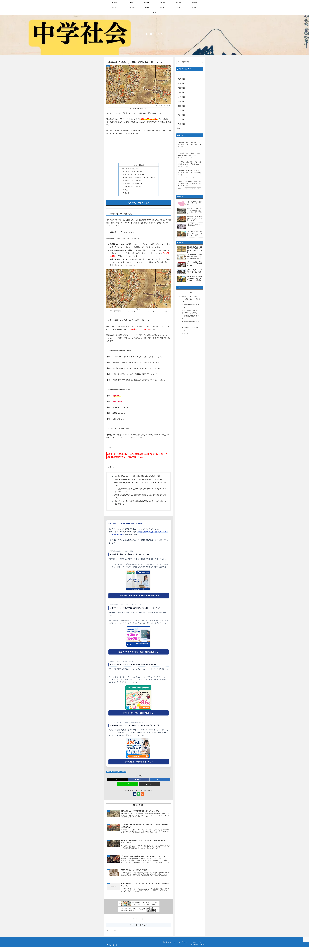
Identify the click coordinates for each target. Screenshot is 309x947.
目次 (136, 165)
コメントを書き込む (139, 925)
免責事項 (201, 942)
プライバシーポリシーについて (189, 942)
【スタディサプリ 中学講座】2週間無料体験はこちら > (139, 652)
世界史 (179, 128)
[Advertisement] (138, 149)
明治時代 (181, 115)
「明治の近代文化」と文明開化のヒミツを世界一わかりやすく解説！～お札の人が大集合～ (189, 144)
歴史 (109, 771)
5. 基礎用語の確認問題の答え (132, 183)
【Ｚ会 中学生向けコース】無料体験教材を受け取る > (138, 595)
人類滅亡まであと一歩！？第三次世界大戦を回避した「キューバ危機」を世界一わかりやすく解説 (189, 183)
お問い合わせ (167, 942)
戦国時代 (115, 771)
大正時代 (181, 119)
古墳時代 (181, 88)
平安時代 (181, 101)
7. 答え (125, 190)
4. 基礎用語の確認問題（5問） (133, 180)
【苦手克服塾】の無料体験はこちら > (138, 762)
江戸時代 (181, 110)
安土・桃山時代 (122, 771)
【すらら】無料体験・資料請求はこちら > (139, 713)
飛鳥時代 (181, 92)
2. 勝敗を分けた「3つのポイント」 (134, 174)
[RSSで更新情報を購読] (142, 794)
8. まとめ (126, 193)
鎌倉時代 (181, 106)
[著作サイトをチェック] (134, 794)
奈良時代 (181, 97)
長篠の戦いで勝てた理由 (130, 169)
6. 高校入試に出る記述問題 (132, 187)
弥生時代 (181, 83)
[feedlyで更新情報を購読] (138, 794)
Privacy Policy (176, 942)
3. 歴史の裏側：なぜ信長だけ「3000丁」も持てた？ (140, 177)
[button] (149, 784)
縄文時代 (181, 79)
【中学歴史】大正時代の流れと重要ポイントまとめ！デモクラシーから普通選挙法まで (189, 173)
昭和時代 (181, 124)
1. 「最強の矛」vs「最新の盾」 (133, 171)
